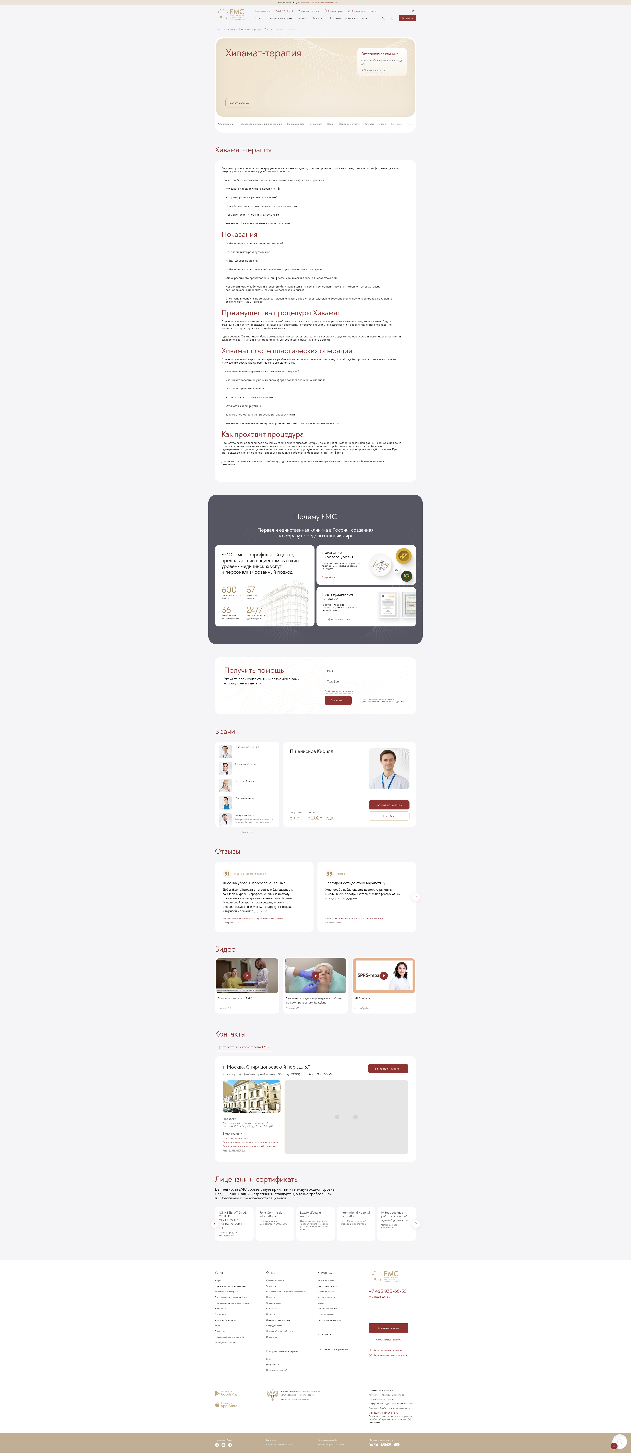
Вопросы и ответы (349, 123)
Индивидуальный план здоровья (230, 1285)
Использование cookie (327, 1440)
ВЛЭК (217, 1325)
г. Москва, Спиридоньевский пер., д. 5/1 (267, 1067)
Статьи (320, 1303)
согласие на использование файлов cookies (319, 2)
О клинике (271, 1285)
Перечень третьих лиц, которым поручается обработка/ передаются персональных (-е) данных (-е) (390, 1419)
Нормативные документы (381, 1399)
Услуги (302, 18)
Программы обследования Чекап (231, 1297)
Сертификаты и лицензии (336, 619)
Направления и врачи (280, 18)
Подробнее (328, 577)
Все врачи (247, 831)
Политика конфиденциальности (330, 1444)
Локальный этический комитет (281, 1331)
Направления (272, 1364)
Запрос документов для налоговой (390, 1355)
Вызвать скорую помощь (365, 11)
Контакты (335, 18)
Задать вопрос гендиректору (388, 1350)
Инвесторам (272, 1337)
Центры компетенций (276, 1370)
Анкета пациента (325, 1291)
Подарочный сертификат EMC (229, 1337)
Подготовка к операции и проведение (260, 123)
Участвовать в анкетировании (295, 1399)
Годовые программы (356, 18)
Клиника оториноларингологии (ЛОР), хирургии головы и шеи (252, 1146)
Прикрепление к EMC (328, 1308)
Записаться (407, 18)
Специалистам (273, 1303)
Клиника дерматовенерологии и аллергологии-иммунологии (252, 1142)
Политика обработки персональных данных (390, 1408)
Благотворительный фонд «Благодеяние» (286, 1291)
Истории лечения (325, 1314)
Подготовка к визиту (327, 1285)
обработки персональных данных (387, 701)
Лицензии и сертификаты (257, 1179)
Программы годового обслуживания (232, 1303)
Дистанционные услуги (226, 1319)
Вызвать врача (333, 11)
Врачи (330, 123)
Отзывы (369, 123)
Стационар (220, 1314)
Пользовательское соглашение (279, 1444)
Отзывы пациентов (275, 1280)
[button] (344, 2)
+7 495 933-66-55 (283, 11)
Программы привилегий (329, 1319)
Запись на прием (325, 1280)
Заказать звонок (310, 11)
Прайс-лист (220, 1331)
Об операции (226, 123)
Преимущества (295, 123)
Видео (382, 123)
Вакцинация (220, 1308)
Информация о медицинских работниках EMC (391, 1403)
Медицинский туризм (225, 1342)
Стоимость (316, 123)
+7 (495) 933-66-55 (318, 1074)
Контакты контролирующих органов (386, 1394)
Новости (270, 1297)
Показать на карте (374, 70)
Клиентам (318, 18)
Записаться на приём (388, 1068)
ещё (264, 911)
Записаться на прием (389, 805)
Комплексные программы (227, 1291)
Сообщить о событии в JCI (384, 1412)
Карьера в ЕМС (273, 1308)
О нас (258, 18)
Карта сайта (271, 1440)
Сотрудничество (274, 1325)
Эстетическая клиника (235, 1138)
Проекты (270, 1314)
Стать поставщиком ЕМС (388, 1339)
